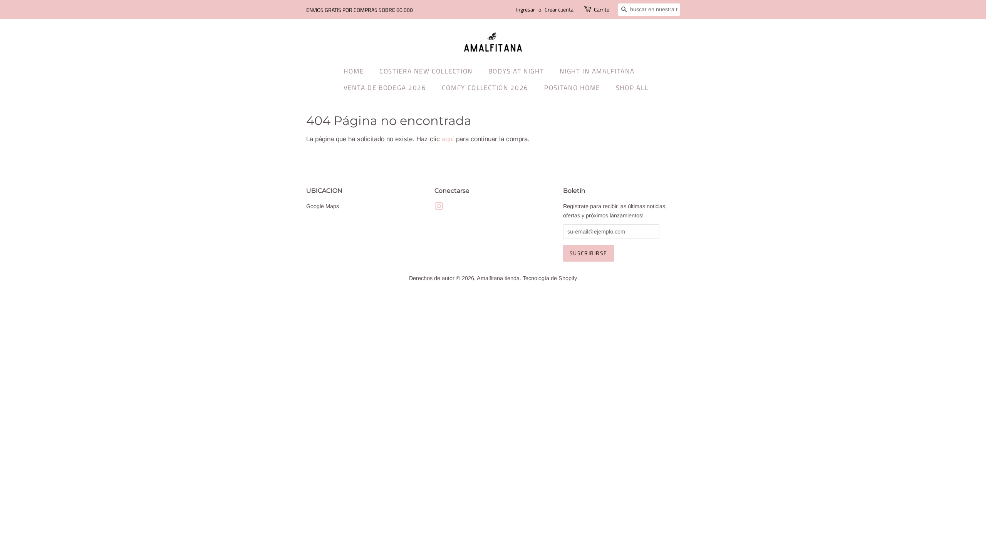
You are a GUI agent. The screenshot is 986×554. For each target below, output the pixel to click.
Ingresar (525, 9)
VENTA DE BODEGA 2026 (385, 88)
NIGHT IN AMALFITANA (597, 71)
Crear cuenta (559, 9)
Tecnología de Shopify (550, 278)
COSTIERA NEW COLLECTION (426, 71)
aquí (448, 139)
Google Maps (322, 206)
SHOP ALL (632, 88)
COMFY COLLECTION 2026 (485, 88)
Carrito (601, 9)
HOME (354, 71)
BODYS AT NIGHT (516, 71)
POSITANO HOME (572, 88)
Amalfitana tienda (498, 278)
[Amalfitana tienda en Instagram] (438, 208)
